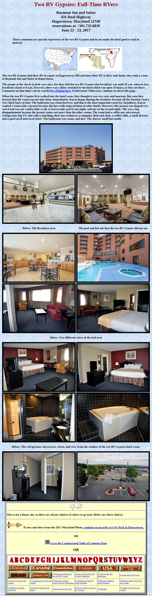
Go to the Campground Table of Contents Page (78, 543)
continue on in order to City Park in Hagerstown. (113, 527)
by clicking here (61, 90)
